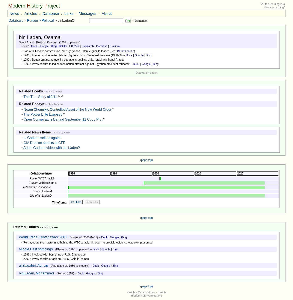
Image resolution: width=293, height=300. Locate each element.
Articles (30, 13)
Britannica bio (125, 51)
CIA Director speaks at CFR (45, 143)
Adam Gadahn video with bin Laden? (51, 148)
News (14, 13)
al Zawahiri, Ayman (33, 265)
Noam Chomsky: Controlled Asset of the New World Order (67, 109)
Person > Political (40, 20)
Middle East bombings (36, 249)
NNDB (63, 46)
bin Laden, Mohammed (36, 273)
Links (68, 13)
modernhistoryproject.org (146, 295)
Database (50, 13)
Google (44, 46)
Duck (34, 46)
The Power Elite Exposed (43, 114)
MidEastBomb (47, 182)
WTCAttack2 (46, 178)
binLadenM (45, 191)
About (107, 13)
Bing (54, 46)
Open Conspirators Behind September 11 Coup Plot (63, 119)
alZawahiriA (30, 187)
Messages (87, 13)
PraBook (115, 46)
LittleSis (74, 46)
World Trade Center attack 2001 (43, 237)
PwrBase (101, 46)
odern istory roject (34, 6)
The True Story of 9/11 (40, 97)
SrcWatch (88, 46)
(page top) (146, 160)
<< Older (75, 202)
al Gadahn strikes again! (42, 138)
